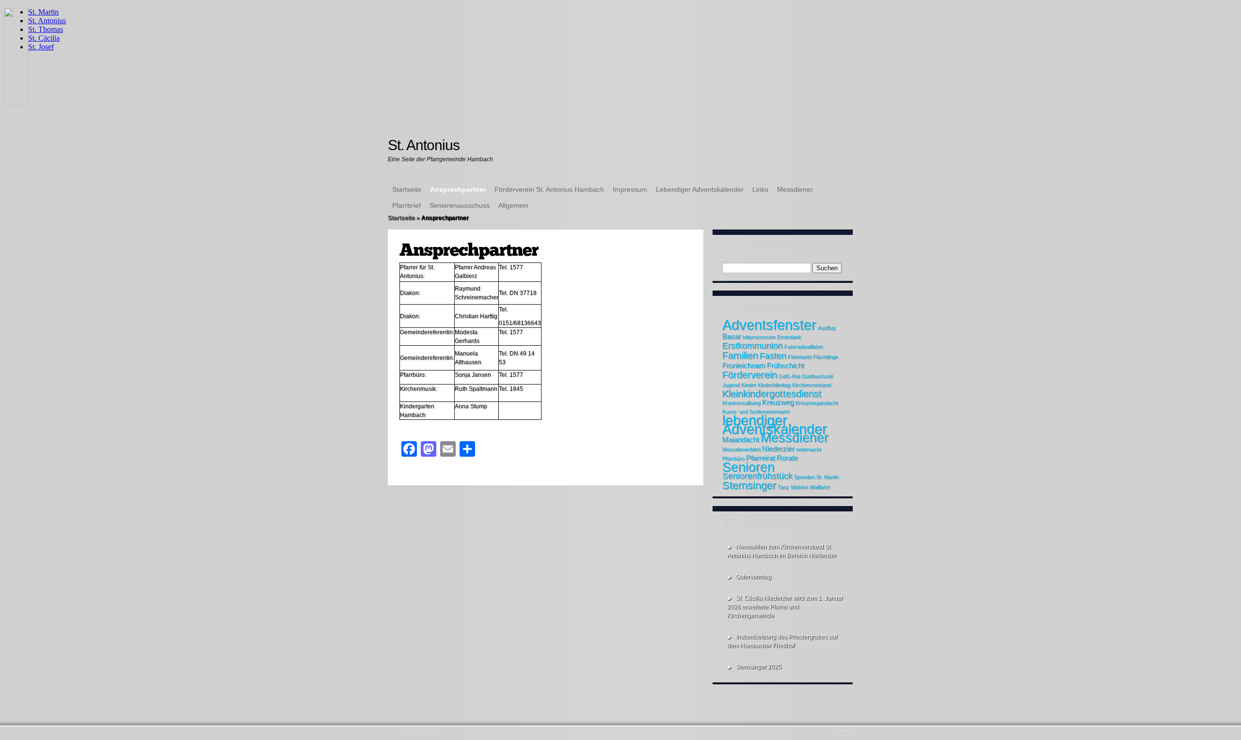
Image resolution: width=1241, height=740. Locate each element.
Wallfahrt (820, 487)
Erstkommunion (752, 346)
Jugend (731, 385)
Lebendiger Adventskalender (700, 189)
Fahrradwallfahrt (803, 347)
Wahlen (799, 487)
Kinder (748, 385)
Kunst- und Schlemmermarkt (756, 412)
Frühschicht (785, 366)
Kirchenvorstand (811, 385)
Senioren (748, 467)
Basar (731, 336)
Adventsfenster (769, 325)
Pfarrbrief (406, 205)
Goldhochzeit (817, 376)
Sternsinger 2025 (758, 666)
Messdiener (795, 189)
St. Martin (827, 477)
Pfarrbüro (733, 459)
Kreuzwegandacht (817, 403)
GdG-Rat (789, 376)
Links (760, 189)
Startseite (406, 189)
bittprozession (759, 337)
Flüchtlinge (825, 357)
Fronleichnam (743, 366)
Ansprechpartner (458, 189)
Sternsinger (749, 485)
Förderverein (749, 375)
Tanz (783, 487)
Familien (740, 355)
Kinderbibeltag (774, 385)
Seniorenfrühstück (757, 476)
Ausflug (826, 328)
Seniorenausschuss (460, 205)
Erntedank (789, 337)
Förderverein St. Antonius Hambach (549, 189)
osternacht (808, 449)
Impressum (630, 189)
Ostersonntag (753, 576)
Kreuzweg (778, 402)
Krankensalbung (741, 403)
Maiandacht (740, 440)
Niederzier (778, 449)
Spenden (804, 477)
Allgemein (513, 205)
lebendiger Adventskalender (774, 424)
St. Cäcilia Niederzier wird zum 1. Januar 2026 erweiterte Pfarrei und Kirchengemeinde (785, 607)
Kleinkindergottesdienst (772, 393)
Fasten (773, 356)
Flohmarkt (799, 357)
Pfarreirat (760, 458)
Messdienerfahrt (741, 449)
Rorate (787, 458)
